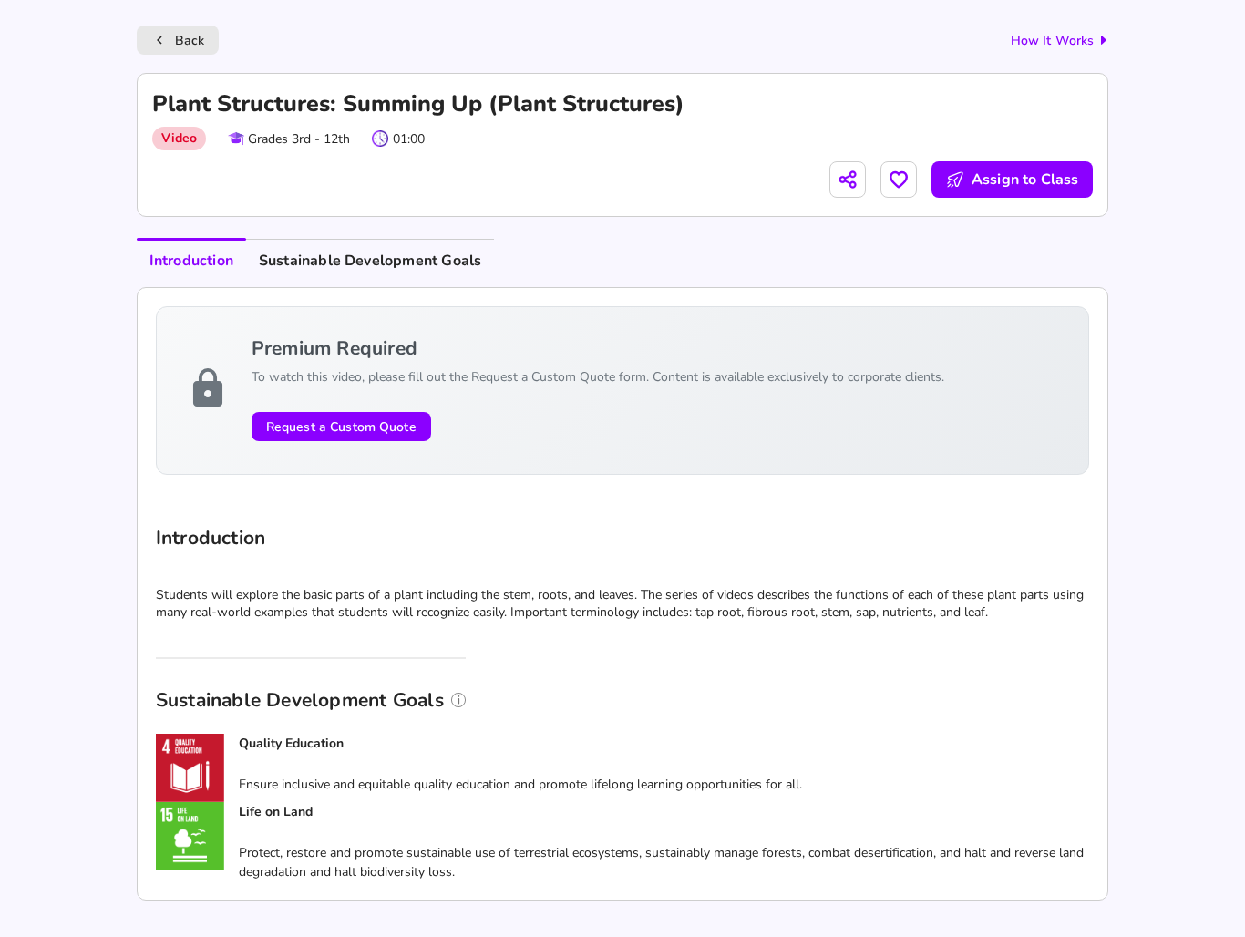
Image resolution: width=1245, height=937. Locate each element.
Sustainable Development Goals (370, 261)
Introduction (191, 261)
